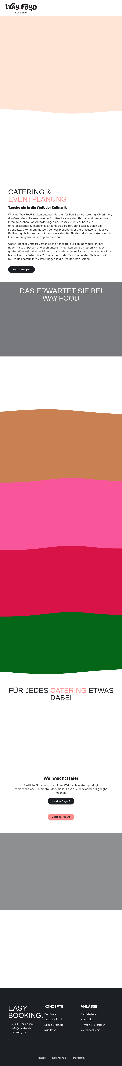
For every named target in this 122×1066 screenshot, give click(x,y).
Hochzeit (86, 1019)
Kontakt (41, 1057)
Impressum (78, 1057)
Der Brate (50, 1014)
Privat (93, 1025)
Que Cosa (50, 1030)
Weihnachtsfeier (91, 1030)
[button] (2, 65)
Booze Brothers (54, 1025)
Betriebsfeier (89, 1014)
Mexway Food (53, 1019)
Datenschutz (59, 1057)
